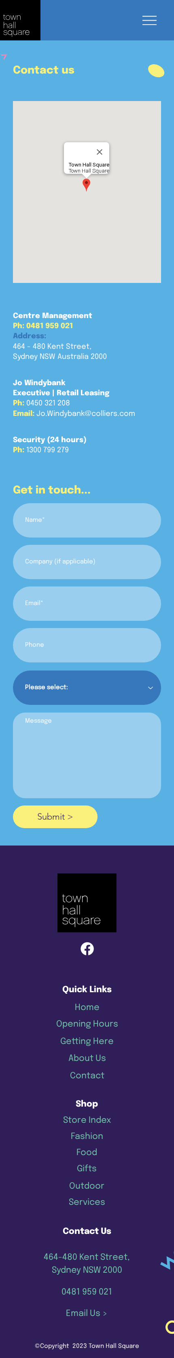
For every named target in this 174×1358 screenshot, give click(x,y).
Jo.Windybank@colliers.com (85, 414)
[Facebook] (87, 948)
